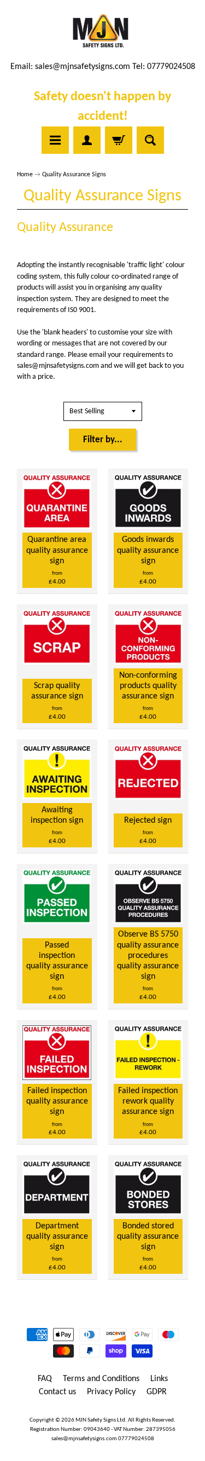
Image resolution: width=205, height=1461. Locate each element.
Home (25, 174)
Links (159, 1379)
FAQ (45, 1379)
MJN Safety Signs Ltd (100, 1420)
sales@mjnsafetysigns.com (82, 66)
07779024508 (136, 1439)
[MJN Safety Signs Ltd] (102, 32)
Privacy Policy (111, 1392)
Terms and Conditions (101, 1379)
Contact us (57, 1392)
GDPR (157, 1392)
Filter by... (102, 439)
